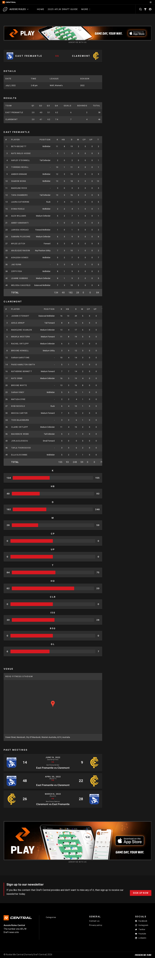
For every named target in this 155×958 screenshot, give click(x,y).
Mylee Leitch (18, 244)
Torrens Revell (20, 167)
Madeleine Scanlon (21, 330)
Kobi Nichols (18, 406)
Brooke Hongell (20, 351)
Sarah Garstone (20, 358)
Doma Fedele (18, 209)
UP (91, 139)
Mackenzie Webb (20, 434)
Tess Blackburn (20, 420)
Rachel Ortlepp (20, 344)
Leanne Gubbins (19, 278)
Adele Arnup (18, 323)
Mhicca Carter (19, 413)
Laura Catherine (20, 202)
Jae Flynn (16, 264)
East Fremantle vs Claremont (52, 767)
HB (63, 139)
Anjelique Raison (20, 251)
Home (40, 9)
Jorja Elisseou (19, 441)
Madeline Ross (19, 188)
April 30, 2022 (53, 777)
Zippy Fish (16, 271)
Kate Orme (17, 378)
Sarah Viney (17, 392)
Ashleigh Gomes (19, 258)
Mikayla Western (20, 337)
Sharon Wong (18, 181)
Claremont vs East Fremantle (52, 804)
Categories (51, 917)
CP (84, 139)
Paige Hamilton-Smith (23, 365)
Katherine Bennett (21, 371)
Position (45, 139)
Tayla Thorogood (21, 448)
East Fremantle (14, 112)
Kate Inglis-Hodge (21, 153)
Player (15, 139)
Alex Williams (18, 216)
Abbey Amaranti (20, 223)
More (84, 9)
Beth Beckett (18, 146)
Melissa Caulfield (21, 285)
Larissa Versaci (20, 230)
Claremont (11, 119)
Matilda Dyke (18, 399)
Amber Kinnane (19, 174)
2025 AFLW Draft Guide (63, 9)
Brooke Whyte (19, 385)
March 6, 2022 (53, 794)
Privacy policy (95, 925)
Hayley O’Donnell (20, 160)
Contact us (94, 921)
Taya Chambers (19, 195)
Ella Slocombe (19, 455)
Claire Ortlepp (19, 427)
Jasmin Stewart (20, 316)
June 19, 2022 (53, 757)
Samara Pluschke (20, 237)
